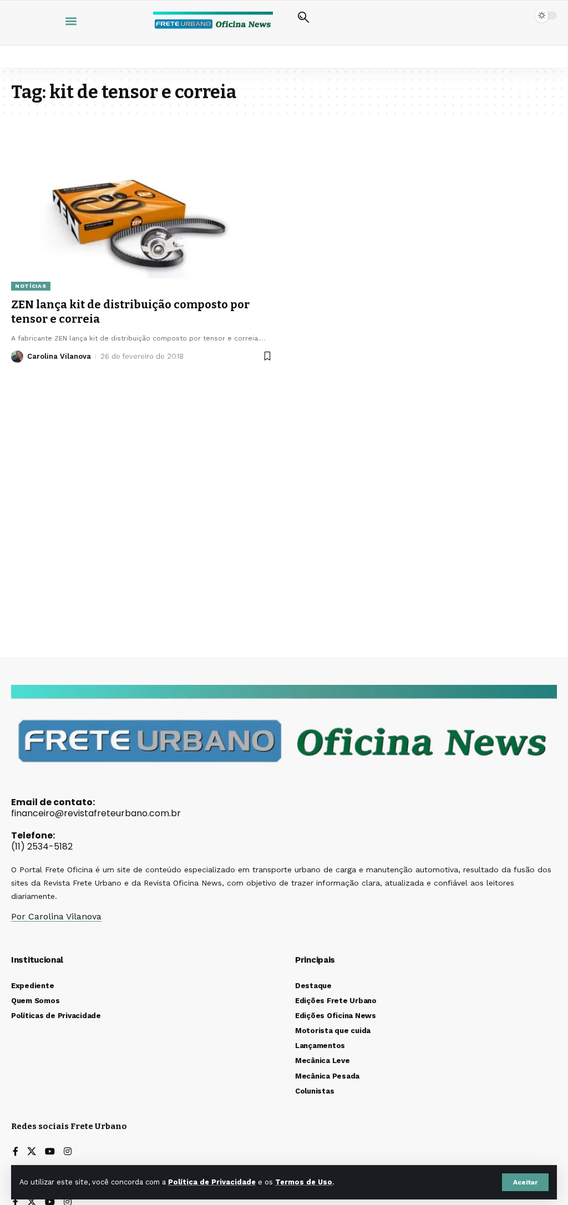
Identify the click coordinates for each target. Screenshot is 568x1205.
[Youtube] (50, 1152)
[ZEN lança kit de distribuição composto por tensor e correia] (142, 211)
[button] (525, 1182)
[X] (32, 1152)
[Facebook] (15, 1152)
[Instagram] (67, 1152)
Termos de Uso (303, 1182)
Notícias (31, 286)
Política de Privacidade (212, 1182)
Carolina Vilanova (59, 356)
